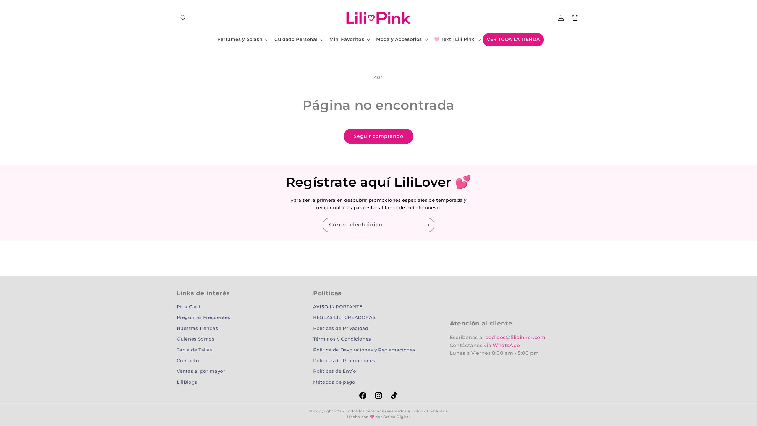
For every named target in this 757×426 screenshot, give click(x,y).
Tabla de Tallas (194, 350)
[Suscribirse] (427, 225)
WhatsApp (506, 345)
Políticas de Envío (334, 371)
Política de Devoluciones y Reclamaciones (364, 350)
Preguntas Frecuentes (204, 317)
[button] (183, 18)
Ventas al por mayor (201, 371)
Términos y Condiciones (342, 339)
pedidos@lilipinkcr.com (515, 337)
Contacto (188, 360)
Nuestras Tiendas (197, 328)
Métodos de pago (334, 382)
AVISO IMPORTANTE (337, 306)
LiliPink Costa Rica (429, 411)
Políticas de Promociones (344, 360)
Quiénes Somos (196, 339)
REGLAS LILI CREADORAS (344, 317)
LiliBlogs (187, 382)
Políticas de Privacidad (340, 328)
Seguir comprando (379, 136)
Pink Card (188, 306)
